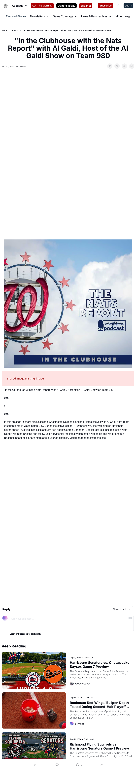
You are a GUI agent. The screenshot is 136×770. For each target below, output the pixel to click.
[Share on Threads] (124, 66)
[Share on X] (117, 66)
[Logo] (6, 6)
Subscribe (23, 634)
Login (12, 634)
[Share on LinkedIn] (131, 66)
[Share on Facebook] (109, 66)
